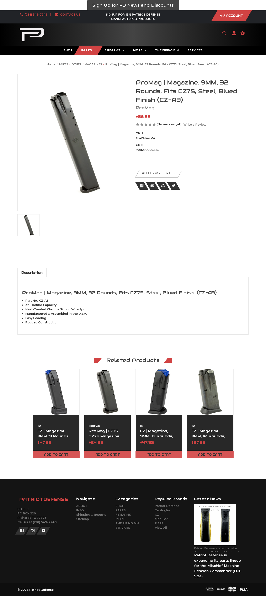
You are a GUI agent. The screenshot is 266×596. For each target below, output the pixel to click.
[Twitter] (173, 186)
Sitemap (82, 519)
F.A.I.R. (159, 523)
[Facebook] (142, 186)
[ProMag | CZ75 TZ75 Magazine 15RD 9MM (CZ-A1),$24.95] (107, 392)
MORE (120, 519)
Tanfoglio (162, 510)
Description (32, 272)
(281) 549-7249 (36, 14)
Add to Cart (56, 454)
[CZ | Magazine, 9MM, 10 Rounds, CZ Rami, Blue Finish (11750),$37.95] (210, 392)
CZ (157, 514)
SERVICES (123, 528)
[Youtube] (43, 531)
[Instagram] (33, 531)
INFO (80, 510)
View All (161, 528)
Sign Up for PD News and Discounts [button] (133, 5)
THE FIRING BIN (127, 523)
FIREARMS (123, 514)
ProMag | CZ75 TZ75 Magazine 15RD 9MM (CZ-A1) (107, 436)
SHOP (120, 506)
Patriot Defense (167, 506)
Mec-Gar (161, 519)
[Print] (163, 186)
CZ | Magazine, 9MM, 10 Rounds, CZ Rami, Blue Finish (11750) (208, 439)
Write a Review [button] (194, 124)
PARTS (121, 510)
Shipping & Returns (91, 514)
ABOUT (81, 506)
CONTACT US (70, 14)
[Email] (152, 186)
